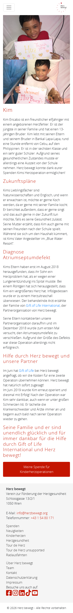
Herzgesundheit (17, 540)
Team (10, 568)
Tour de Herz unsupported (25, 550)
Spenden (12, 526)
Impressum (14, 582)
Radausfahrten (16, 555)
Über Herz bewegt (19, 563)
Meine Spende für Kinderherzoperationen (36, 469)
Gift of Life (26, 370)
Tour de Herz (15, 545)
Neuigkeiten (15, 531)
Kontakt (11, 572)
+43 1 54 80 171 (42, 518)
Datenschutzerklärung (21, 577)
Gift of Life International (43, 305)
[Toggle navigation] (9, 7)
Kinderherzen (16, 535)
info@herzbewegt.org (32, 513)
